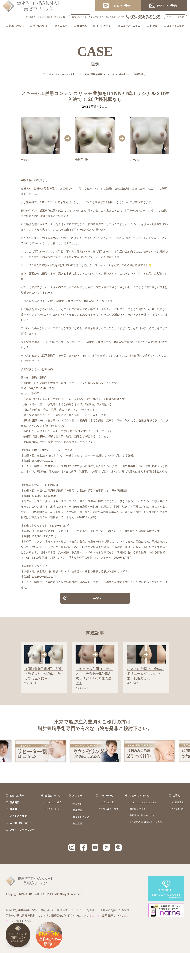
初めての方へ (16, 25)
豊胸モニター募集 (109, 809)
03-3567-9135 (145, 16)
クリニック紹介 (54, 802)
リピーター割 (107, 802)
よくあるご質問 (175, 25)
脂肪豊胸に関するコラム (142, 815)
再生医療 (77, 810)
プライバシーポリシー (22, 829)
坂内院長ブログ (138, 809)
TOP (45, 74)
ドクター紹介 (53, 809)
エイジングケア (81, 817)
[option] (40, 751)
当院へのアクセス (80, 16)
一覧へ (97, 598)
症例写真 (82, 25)
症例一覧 (53, 74)
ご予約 (176, 795)
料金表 (153, 25)
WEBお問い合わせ (175, 16)
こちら (95, 915)
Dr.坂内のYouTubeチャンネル (146, 822)
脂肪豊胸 (77, 804)
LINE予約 (179, 802)
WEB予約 (179, 809)
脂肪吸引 (77, 823)
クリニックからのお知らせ (143, 802)
